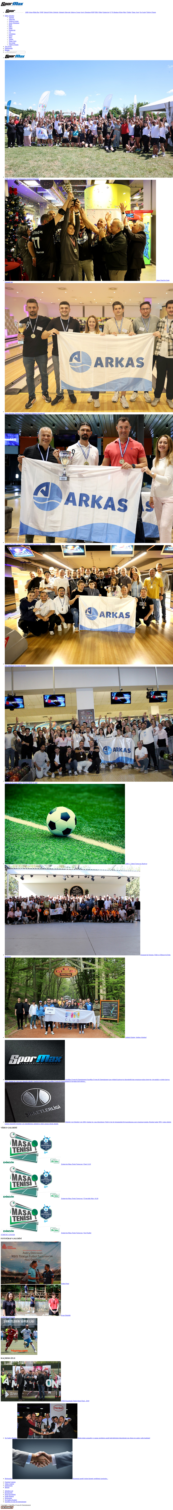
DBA (96, 12)
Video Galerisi (9, 1484)
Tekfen (129, 12)
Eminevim (106, 12)
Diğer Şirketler (9, 16)
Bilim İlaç (36, 12)
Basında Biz (9, 1493)
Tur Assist (143, 12)
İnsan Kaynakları (10, 1494)
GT (111, 12)
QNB (41, 12)
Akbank (61, 12)
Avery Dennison (85, 12)
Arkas (31, 12)
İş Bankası (115, 12)
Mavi (124, 12)
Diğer (100, 12)
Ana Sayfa (8, 46)
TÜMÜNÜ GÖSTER (8, 1235)
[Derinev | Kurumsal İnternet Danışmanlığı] (7, 1508)
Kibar (121, 12)
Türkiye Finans (151, 12)
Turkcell (46, 12)
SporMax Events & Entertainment (15, 1502)
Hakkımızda (9, 48)
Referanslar (8, 1498)
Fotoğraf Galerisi (10, 1482)
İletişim (7, 50)
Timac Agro (135, 12)
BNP (92, 12)
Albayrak (67, 12)
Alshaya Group (75, 12)
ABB (27, 12)
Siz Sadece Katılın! (11, 1500)
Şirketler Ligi (9, 1491)
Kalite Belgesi (9, 1496)
